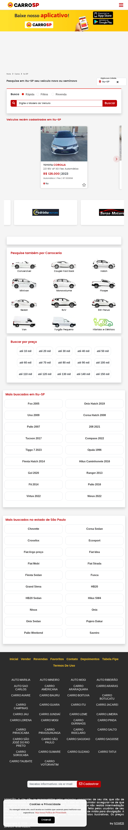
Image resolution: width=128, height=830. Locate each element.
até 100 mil (102, 362)
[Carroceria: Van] (24, 321)
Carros (17, 74)
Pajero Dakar (94, 621)
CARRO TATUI (107, 751)
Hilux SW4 (94, 598)
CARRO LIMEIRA (107, 714)
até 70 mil (45, 362)
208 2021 (94, 426)
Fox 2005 (33, 403)
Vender (26, 659)
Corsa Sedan (94, 528)
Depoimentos (90, 659)
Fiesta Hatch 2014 (33, 461)
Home (8, 74)
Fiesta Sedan (33, 575)
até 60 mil (25, 362)
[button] (116, 159)
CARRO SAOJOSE (107, 739)
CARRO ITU (78, 704)
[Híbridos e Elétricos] (103, 321)
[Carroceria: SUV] (64, 302)
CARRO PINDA (107, 720)
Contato (72, 659)
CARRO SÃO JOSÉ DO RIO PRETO (20, 742)
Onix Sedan (33, 621)
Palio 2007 (33, 426)
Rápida (30, 94)
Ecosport (94, 540)
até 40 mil (83, 351)
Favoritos (57, 659)
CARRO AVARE (20, 695)
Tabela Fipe (110, 659)
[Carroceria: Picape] (103, 282)
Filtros (44, 94)
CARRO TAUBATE (21, 761)
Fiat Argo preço (33, 552)
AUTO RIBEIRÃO (107, 679)
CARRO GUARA (50, 704)
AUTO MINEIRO (49, 679)
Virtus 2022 (33, 496)
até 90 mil (83, 362)
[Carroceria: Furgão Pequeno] (64, 321)
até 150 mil (102, 374)
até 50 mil (103, 351)
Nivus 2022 (95, 496)
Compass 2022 (94, 438)
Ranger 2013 (94, 472)
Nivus (33, 609)
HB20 (94, 586)
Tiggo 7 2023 (34, 449)
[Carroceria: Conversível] (24, 263)
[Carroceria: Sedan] (24, 302)
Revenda (61, 94)
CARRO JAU (21, 714)
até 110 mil (25, 374)
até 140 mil (83, 374)
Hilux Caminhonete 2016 (94, 461)
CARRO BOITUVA (78, 695)
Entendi (46, 820)
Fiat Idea (94, 552)
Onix (95, 609)
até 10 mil (25, 351)
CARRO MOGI (49, 720)
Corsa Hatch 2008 (94, 415)
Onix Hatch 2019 (94, 403)
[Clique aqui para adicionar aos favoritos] (84, 185)
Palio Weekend (33, 632)
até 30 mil (64, 351)
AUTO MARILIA (21, 679)
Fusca (94, 575)
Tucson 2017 (34, 438)
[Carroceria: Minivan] (24, 282)
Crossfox (33, 540)
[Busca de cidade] (118, 82)
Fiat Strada (94, 563)
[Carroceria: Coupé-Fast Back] (64, 263)
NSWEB (119, 823)
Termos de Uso (64, 665)
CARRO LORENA (21, 720)
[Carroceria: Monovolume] (64, 282)
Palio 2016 (94, 484)
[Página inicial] (121, 5)
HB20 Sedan (34, 598)
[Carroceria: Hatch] (103, 263)
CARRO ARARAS (107, 686)
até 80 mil (64, 362)
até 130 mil (64, 374)
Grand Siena (33, 586)
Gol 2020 (33, 472)
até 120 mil (44, 374)
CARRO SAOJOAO (78, 739)
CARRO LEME (78, 714)
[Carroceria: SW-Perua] (103, 302)
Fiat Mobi (33, 563)
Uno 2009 (34, 415)
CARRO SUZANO (78, 751)
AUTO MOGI (78, 679)
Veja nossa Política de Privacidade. (51, 812)
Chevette (33, 528)
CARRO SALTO (107, 729)
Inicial (14, 659)
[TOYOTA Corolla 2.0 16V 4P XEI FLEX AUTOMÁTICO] (64, 143)
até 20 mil (45, 351)
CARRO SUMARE (49, 751)
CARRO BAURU (50, 695)
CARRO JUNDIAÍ (49, 714)
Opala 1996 (95, 449)
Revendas (41, 659)
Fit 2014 (33, 484)
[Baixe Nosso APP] (64, 20)
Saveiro (94, 632)
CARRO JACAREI (107, 704)
